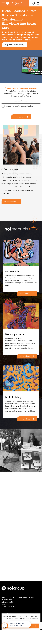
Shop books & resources (14, 45)
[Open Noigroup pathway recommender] (4, 625)
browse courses (10, 201)
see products (25, 293)
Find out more (8, 621)
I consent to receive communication (19, 106)
